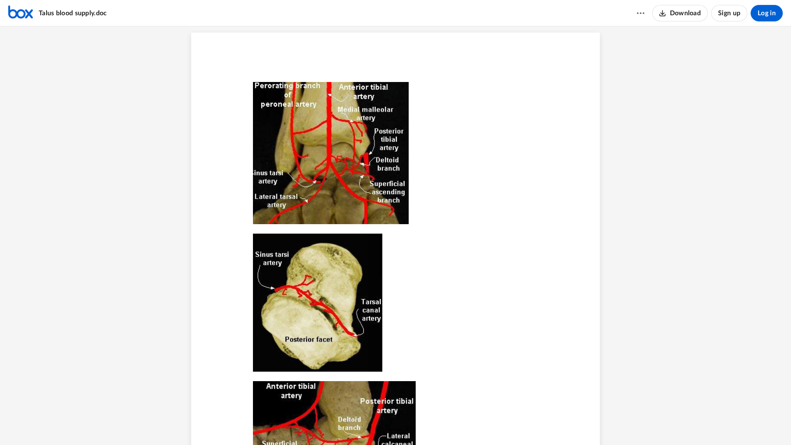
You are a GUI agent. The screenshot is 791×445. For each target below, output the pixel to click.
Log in (767, 13)
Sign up (729, 13)
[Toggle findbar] (364, 424)
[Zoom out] (381, 425)
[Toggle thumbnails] (349, 424)
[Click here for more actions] (640, 13)
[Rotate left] (425, 424)
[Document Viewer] (395, 235)
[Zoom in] (409, 425)
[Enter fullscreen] (441, 424)
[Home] (20, 13)
